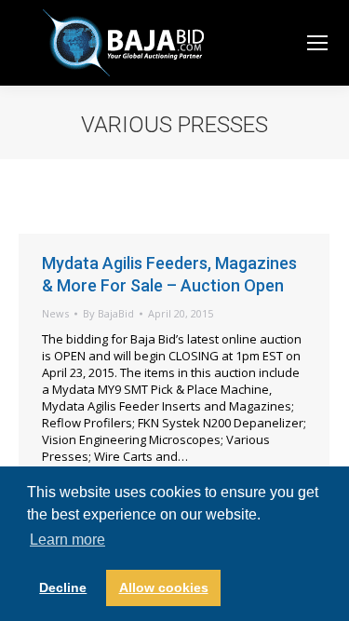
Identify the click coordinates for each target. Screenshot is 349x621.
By (108, 313)
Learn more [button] (67, 539)
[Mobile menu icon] (317, 43)
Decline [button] (63, 587)
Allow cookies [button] (163, 587)
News (55, 313)
